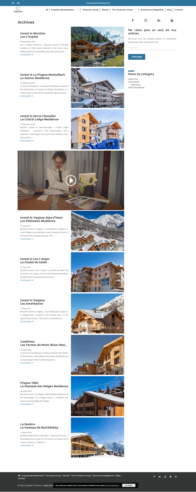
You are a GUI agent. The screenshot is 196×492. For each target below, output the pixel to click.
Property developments (65, 9)
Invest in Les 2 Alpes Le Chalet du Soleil (34, 260)
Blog (169, 10)
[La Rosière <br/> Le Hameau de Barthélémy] (97, 444)
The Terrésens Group (124, 9)
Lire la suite (25, 54)
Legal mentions (50, 485)
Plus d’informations (112, 485)
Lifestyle (133, 79)
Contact (179, 10)
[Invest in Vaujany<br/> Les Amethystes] (97, 320)
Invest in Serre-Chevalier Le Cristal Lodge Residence (39, 117)
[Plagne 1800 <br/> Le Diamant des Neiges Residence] (97, 402)
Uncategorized (136, 87)
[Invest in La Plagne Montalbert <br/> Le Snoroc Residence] (97, 94)
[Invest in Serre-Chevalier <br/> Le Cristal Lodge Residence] (97, 136)
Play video (71, 180)
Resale (105, 10)
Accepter (128, 485)
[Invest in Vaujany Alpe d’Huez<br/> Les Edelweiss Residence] (97, 237)
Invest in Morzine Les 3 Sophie (32, 35)
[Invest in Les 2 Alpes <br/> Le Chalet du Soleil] (97, 279)
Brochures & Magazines (152, 10)
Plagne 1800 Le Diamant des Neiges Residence (44, 384)
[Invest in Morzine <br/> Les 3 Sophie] (97, 53)
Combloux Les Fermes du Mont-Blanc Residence (47, 343)
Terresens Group (90, 10)
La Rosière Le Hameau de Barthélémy (39, 425)
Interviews (136, 85)
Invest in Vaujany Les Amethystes (32, 301)
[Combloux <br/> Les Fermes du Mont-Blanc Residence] (97, 361)
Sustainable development (98, 3)
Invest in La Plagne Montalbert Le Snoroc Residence (42, 76)
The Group (133, 82)
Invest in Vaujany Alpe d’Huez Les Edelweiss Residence (41, 219)
